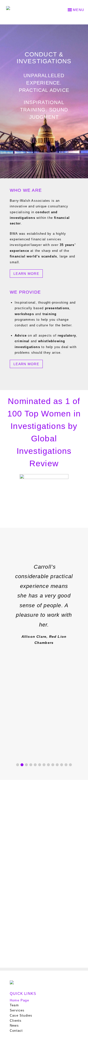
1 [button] (17, 764)
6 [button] (39, 764)
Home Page (19, 1000)
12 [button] (66, 764)
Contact (16, 1030)
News (14, 1025)
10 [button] (57, 764)
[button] (78, 10)
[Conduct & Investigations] (13, 6)
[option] (44, 601)
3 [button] (26, 764)
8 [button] (48, 764)
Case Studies (21, 1015)
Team (14, 1005)
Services (17, 1010)
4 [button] (30, 764)
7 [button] (44, 764)
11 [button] (61, 764)
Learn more (26, 274)
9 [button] (52, 764)
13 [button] (70, 764)
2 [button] (22, 764)
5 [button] (35, 764)
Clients (16, 1020)
